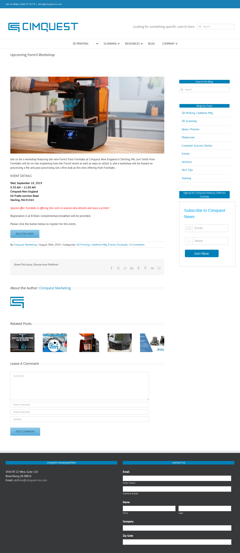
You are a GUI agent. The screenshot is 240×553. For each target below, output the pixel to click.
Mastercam (188, 137)
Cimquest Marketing (25, 244)
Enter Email (129, 482)
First (125, 513)
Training (186, 178)
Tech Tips (187, 170)
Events (112, 244)
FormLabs (122, 244)
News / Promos (190, 129)
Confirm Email (130, 493)
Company (128, 521)
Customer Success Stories (197, 145)
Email (127, 472)
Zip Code (128, 535)
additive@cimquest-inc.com (30, 480)
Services (187, 162)
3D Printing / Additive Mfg (91, 244)
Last (181, 513)
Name (126, 502)
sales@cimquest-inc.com (50, 4)
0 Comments (137, 244)
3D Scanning (189, 121)
